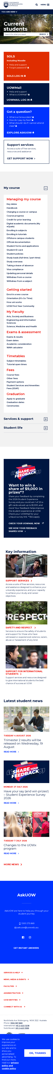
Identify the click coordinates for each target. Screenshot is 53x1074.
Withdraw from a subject (19, 281)
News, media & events (15, 979)
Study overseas (15, 261)
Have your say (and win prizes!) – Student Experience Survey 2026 (26, 795)
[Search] (36, 4)
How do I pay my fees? (20, 120)
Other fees (12, 378)
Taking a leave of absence (20, 265)
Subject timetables (16, 361)
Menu (43, 5)
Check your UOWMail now (24, 523)
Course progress (15, 216)
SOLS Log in (15, 75)
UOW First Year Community (20, 306)
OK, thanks (37, 1053)
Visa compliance (15, 269)
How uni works (14, 302)
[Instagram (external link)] (30, 937)
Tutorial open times (17, 364)
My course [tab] (12, 188)
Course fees (13, 375)
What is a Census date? (20, 117)
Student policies (15, 254)
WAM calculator (15, 347)
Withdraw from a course (19, 277)
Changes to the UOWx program (20, 846)
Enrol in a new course (17, 294)
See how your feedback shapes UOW (23, 529)
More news (11, 864)
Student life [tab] (13, 427)
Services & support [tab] (18, 419)
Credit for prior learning (19, 220)
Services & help (12, 972)
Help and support (18, 65)
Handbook (12, 208)
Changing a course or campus (22, 212)
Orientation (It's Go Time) (19, 298)
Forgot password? (18, 68)
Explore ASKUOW (19, 132)
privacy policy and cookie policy (10, 1066)
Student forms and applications (23, 246)
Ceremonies (13, 406)
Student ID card (15, 250)
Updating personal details (20, 273)
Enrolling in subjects (17, 230)
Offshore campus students (20, 238)
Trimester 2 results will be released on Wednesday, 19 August (23, 743)
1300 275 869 (27, 923)
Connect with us (13, 1007)
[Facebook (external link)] (23, 937)
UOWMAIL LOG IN (18, 99)
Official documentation (18, 242)
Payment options (15, 382)
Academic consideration (19, 344)
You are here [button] (8, 12)
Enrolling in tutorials (17, 234)
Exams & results (15, 337)
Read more (10, 752)
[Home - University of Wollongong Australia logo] (13, 5)
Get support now (20, 158)
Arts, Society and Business (20, 316)
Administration (12, 993)
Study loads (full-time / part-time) (23, 258)
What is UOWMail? (18, 94)
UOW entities (11, 1000)
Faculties (9, 986)
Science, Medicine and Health (22, 326)
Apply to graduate (16, 399)
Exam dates (13, 340)
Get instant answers (27, 948)
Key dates (12, 204)
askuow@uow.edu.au (28, 927)
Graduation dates (15, 402)
